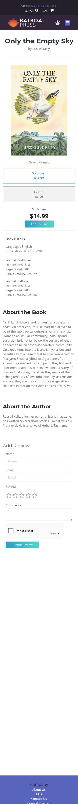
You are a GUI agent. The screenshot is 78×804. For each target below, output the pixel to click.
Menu (68, 22)
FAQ (39, 794)
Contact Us (39, 799)
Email (9, 470)
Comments (13, 505)
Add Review (16, 445)
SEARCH (29, 10)
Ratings (11, 486)
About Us (39, 790)
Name (10, 454)
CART (46, 10)
